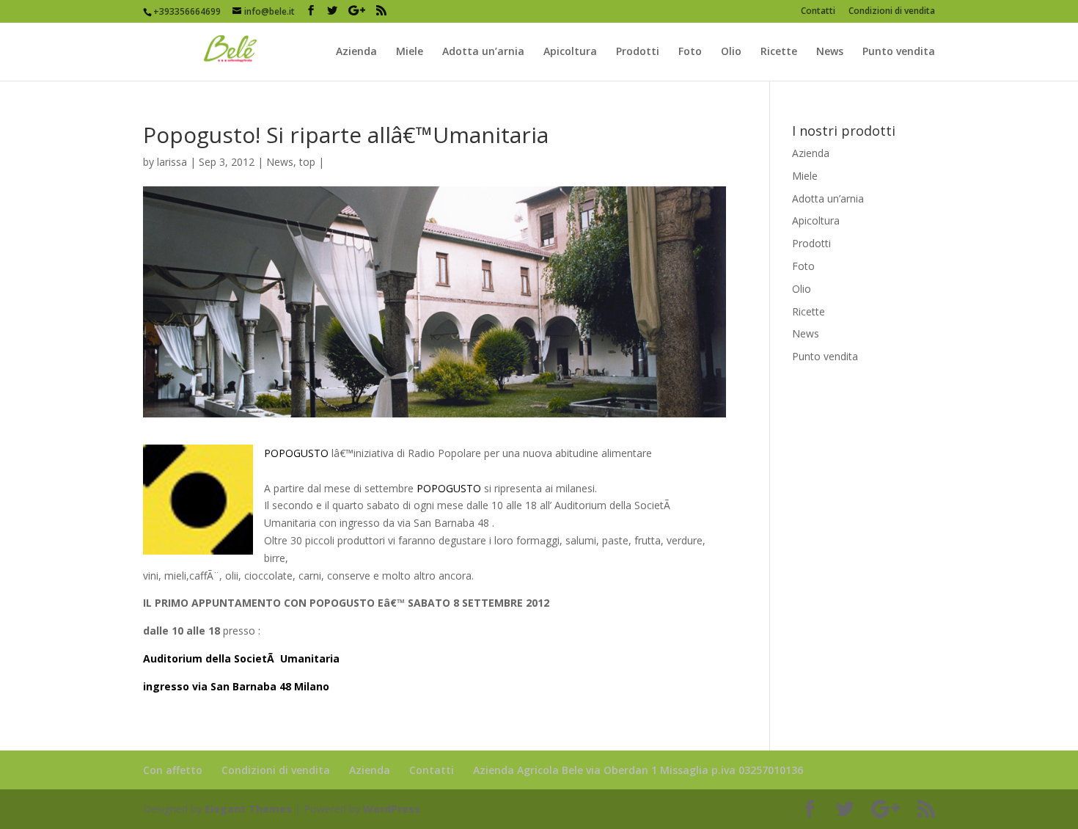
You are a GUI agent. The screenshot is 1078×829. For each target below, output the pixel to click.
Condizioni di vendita (891, 12)
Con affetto (172, 770)
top (307, 162)
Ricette (778, 52)
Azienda (356, 52)
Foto (690, 52)
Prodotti (637, 52)
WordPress (391, 809)
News (829, 52)
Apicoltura (570, 52)
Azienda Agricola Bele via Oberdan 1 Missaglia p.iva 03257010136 (638, 770)
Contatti (818, 12)
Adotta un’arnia (483, 52)
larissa (172, 162)
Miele (409, 52)
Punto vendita (898, 52)
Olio (731, 52)
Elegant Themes (248, 809)
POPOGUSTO (296, 453)
